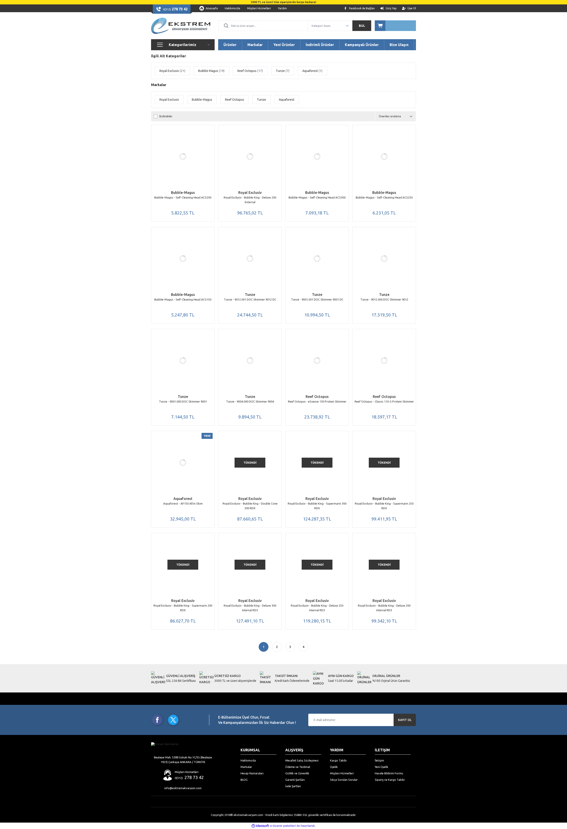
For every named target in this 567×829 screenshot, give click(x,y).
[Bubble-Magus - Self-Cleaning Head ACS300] (317, 156)
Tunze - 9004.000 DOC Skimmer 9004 (250, 401)
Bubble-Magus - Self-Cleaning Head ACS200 (182, 197)
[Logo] (180, 25)
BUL (362, 25)
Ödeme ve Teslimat (297, 766)
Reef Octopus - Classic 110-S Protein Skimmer (384, 401)
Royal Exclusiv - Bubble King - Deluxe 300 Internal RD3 (250, 608)
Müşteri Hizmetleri (342, 773)
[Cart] (395, 25)
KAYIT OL (405, 720)
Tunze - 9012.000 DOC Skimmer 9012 (384, 299)
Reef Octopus (317, 397)
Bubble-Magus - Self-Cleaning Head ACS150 (182, 299)
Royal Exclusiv (250, 193)
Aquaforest (182, 499)
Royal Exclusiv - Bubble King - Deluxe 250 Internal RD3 (317, 608)
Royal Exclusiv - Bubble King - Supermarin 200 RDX (182, 608)
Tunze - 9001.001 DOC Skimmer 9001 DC (317, 299)
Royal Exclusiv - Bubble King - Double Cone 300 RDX (250, 506)
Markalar (246, 766)
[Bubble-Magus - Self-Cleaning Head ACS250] (384, 156)
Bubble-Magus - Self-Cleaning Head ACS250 (384, 197)
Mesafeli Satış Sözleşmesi (301, 760)
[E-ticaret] (283, 826)
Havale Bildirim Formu (389, 773)
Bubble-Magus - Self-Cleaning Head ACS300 (317, 197)
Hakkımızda (248, 760)
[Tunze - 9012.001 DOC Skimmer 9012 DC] (250, 258)
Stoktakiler (166, 116)
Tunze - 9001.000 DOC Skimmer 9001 (183, 401)
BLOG (244, 779)
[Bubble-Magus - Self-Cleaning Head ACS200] (182, 156)
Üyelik (334, 766)
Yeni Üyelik (381, 766)
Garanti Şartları (295, 779)
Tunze (250, 295)
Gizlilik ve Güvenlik (297, 773)
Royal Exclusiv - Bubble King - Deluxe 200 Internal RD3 (384, 608)
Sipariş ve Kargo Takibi (390, 779)
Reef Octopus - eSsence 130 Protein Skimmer (317, 401)
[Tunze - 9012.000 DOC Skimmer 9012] (384, 258)
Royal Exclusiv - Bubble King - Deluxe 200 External (250, 200)
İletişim (379, 760)
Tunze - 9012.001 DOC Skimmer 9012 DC (250, 299)
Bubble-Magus (183, 193)
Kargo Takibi (338, 760)
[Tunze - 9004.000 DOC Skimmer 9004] (250, 360)
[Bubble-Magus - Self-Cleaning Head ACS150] (182, 258)
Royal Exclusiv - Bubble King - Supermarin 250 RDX (384, 506)
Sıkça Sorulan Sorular (344, 779)
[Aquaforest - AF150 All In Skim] (182, 462)
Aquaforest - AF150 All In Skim (183, 503)
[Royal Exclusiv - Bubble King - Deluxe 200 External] (250, 156)
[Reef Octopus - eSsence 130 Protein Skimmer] (317, 360)
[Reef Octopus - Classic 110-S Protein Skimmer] (384, 360)
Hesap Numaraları (252, 773)
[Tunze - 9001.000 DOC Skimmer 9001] (182, 360)
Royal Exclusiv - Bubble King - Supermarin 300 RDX (317, 506)
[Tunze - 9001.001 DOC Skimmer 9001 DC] (317, 258)
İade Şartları (293, 786)
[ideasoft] (260, 826)
